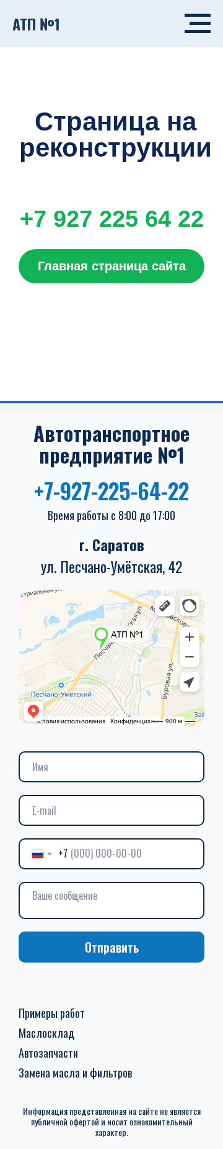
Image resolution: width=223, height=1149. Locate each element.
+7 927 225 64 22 (112, 219)
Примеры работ (52, 1013)
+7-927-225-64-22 (111, 490)
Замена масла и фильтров (75, 1072)
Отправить (112, 947)
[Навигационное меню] (198, 24)
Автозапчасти (48, 1053)
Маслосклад (46, 1033)
